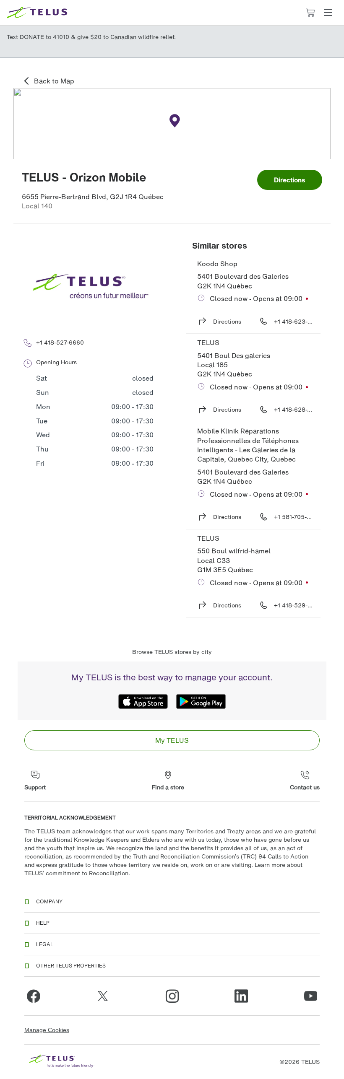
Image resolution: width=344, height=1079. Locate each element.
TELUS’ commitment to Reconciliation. (77, 873)
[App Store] (143, 701)
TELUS (208, 342)
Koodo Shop (217, 264)
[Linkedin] (241, 996)
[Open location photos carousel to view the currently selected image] (90, 287)
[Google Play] (201, 701)
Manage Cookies (46, 1030)
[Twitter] (103, 996)
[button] (328, 12)
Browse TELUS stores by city (172, 651)
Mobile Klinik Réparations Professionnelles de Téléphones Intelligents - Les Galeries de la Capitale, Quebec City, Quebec (248, 445)
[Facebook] (33, 996)
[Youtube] (310, 996)
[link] (172, 740)
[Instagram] (172, 996)
